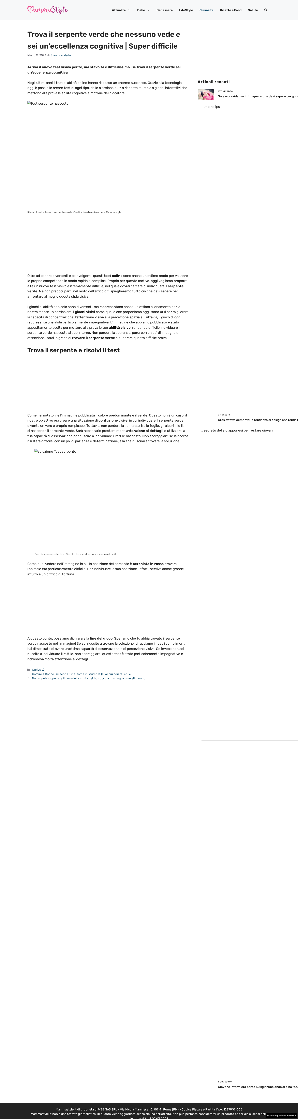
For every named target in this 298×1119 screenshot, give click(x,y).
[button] (266, 10)
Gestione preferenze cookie (281, 1115)
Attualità (119, 10)
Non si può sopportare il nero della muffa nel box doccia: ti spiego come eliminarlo (88, 678)
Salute (253, 10)
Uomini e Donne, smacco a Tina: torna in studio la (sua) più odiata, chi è (81, 674)
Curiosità (206, 10)
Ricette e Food (230, 10)
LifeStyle (186, 10)
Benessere (165, 10)
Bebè (141, 10)
